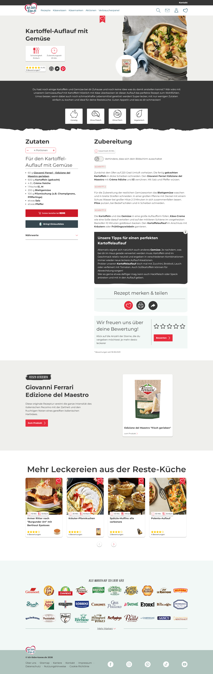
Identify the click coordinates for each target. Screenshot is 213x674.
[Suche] (158, 10)
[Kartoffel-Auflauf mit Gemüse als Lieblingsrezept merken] (102, 19)
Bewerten (161, 338)
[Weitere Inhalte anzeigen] (113, 544)
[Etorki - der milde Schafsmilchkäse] (148, 604)
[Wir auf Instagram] (129, 664)
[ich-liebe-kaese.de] (31, 650)
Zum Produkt (35, 423)
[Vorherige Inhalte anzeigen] (99, 544)
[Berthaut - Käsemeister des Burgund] (180, 618)
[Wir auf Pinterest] (148, 664)
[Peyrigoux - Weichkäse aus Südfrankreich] (180, 604)
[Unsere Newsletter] (167, 10)
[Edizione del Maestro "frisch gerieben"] (126, 66)
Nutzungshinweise (55, 666)
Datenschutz (33, 666)
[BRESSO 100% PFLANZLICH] (115, 590)
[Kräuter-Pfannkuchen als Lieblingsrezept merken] (100, 481)
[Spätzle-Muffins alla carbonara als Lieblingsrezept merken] (141, 481)
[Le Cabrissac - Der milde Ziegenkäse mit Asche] (148, 618)
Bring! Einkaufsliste (53, 224)
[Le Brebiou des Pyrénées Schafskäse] (82, 618)
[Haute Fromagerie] (65, 604)
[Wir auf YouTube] (184, 664)
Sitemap (45, 663)
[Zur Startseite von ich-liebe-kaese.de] (30, 8)
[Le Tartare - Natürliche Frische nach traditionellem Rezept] (131, 604)
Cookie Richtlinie (79, 666)
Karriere (58, 663)
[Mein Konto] (176, 10)
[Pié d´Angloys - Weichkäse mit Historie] (115, 618)
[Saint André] (131, 590)
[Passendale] (49, 618)
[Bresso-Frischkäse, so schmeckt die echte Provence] (98, 590)
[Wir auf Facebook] (110, 664)
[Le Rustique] (164, 590)
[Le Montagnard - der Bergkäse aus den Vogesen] (98, 618)
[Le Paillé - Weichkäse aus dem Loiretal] (131, 618)
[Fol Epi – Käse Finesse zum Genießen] (49, 591)
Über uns (31, 663)
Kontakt (183, 2)
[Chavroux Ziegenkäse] (65, 591)
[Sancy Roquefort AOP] (164, 618)
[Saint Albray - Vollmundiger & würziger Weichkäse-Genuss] (147, 591)
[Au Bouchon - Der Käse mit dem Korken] (164, 604)
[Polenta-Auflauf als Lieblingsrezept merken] (182, 481)
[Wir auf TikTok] (166, 664)
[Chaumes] (98, 604)
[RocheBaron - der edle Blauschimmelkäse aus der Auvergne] (33, 618)
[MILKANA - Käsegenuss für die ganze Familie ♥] (180, 590)
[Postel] (65, 618)
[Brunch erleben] (33, 604)
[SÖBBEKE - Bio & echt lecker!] (82, 604)
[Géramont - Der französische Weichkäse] (33, 590)
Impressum (85, 663)
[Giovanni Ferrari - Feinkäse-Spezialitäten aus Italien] (82, 590)
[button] (57, 68)
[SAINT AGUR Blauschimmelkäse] (49, 604)
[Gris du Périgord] (115, 604)
